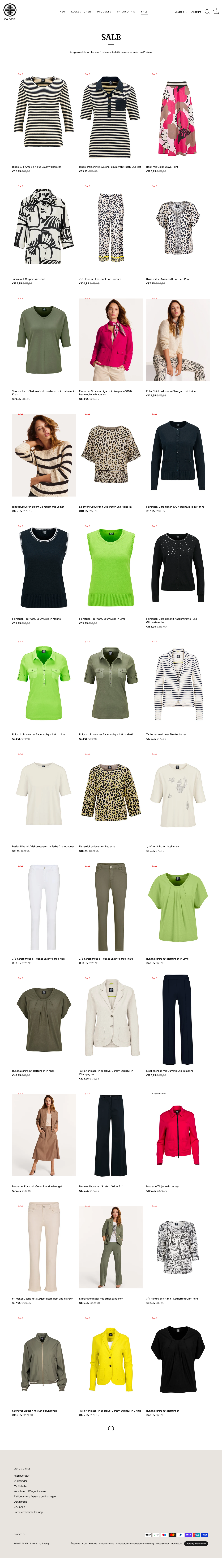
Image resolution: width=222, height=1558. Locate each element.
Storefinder (20, 1480)
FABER (25, 1543)
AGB (84, 1543)
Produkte (104, 11)
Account (196, 11)
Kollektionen (81, 11)
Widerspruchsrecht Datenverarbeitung (135, 1543)
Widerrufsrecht (106, 1543)
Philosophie (126, 11)
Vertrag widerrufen (196, 1543)
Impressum (176, 1543)
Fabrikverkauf (21, 1475)
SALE (144, 11)
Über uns (75, 1543)
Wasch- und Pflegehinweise (30, 1491)
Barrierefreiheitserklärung (28, 1512)
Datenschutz (162, 1543)
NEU (62, 11)
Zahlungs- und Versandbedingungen (35, 1496)
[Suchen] (207, 12)
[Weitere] (111, 1429)
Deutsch (179, 11)
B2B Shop (19, 1506)
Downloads (20, 1501)
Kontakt (93, 1543)
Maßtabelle (20, 1486)
